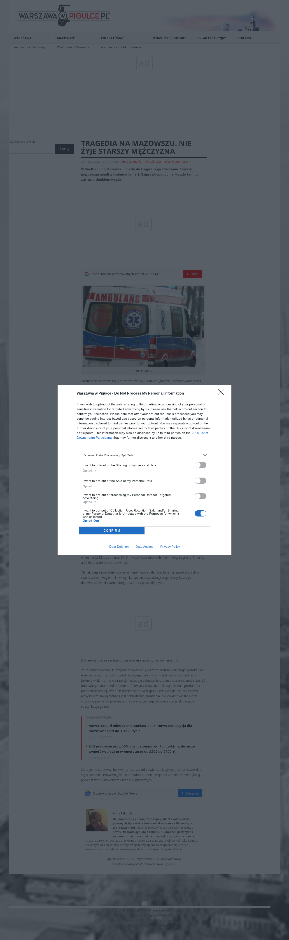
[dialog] (144, 470)
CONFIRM (112, 530)
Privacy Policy (170, 546)
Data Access (144, 546)
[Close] (222, 393)
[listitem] (144, 455)
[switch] (200, 465)
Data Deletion (119, 546)
